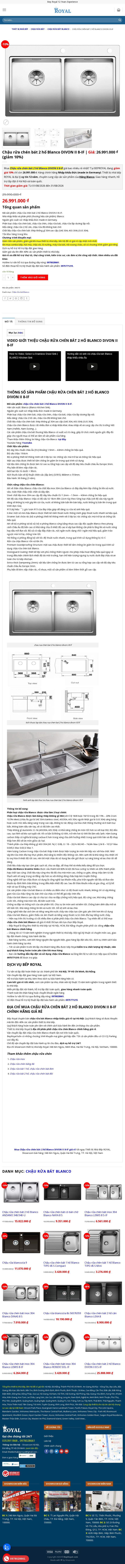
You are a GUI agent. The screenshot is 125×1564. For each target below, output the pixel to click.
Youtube (27, 442)
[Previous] (8, 81)
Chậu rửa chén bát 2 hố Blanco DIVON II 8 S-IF (102, 1365)
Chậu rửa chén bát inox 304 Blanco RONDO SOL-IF (59, 1365)
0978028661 (27, 1440)
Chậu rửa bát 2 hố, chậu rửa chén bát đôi (31, 1073)
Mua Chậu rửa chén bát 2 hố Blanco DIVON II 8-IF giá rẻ (45, 1149)
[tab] (8, 321)
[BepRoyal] (62, 10)
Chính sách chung (52, 1445)
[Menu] (4, 10)
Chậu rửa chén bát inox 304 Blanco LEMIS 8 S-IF (101, 1213)
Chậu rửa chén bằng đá (22, 1063)
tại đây (62, 439)
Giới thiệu (48, 1436)
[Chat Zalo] (7, 1547)
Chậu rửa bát (38, 29)
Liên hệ (47, 1440)
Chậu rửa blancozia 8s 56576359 (62, 1313)
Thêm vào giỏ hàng (32, 277)
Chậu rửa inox (17, 1058)
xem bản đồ (31, 1448)
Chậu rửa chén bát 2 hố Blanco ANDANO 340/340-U (20, 1213)
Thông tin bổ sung (30, 321)
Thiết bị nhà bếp (20, 29)
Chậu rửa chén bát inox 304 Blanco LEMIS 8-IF (18, 1365)
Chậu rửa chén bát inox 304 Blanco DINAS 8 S (18, 1315)
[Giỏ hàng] (118, 10)
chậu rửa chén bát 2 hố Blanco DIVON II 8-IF (47, 403)
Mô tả (8, 321)
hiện (20, 332)
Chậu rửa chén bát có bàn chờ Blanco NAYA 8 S (60, 1213)
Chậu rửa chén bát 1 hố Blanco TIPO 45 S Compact (61, 1264)
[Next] (116, 81)
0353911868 (10, 1440)
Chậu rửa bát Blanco (58, 29)
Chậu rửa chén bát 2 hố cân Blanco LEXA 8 (100, 1315)
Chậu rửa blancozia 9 (14, 1262)
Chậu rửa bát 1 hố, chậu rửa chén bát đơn (32, 1068)
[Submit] (119, 20)
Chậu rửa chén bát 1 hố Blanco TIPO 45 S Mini (102, 1264)
